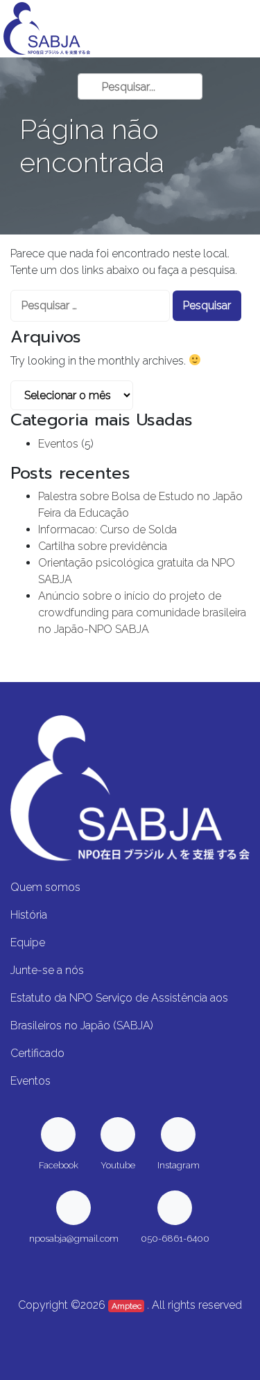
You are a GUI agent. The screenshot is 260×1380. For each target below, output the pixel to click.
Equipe (27, 942)
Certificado (37, 1053)
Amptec (126, 1306)
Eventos (58, 443)
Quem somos (45, 887)
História (28, 914)
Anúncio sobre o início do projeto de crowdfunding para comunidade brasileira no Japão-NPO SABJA (142, 612)
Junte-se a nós (47, 970)
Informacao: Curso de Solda (107, 529)
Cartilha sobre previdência (102, 546)
